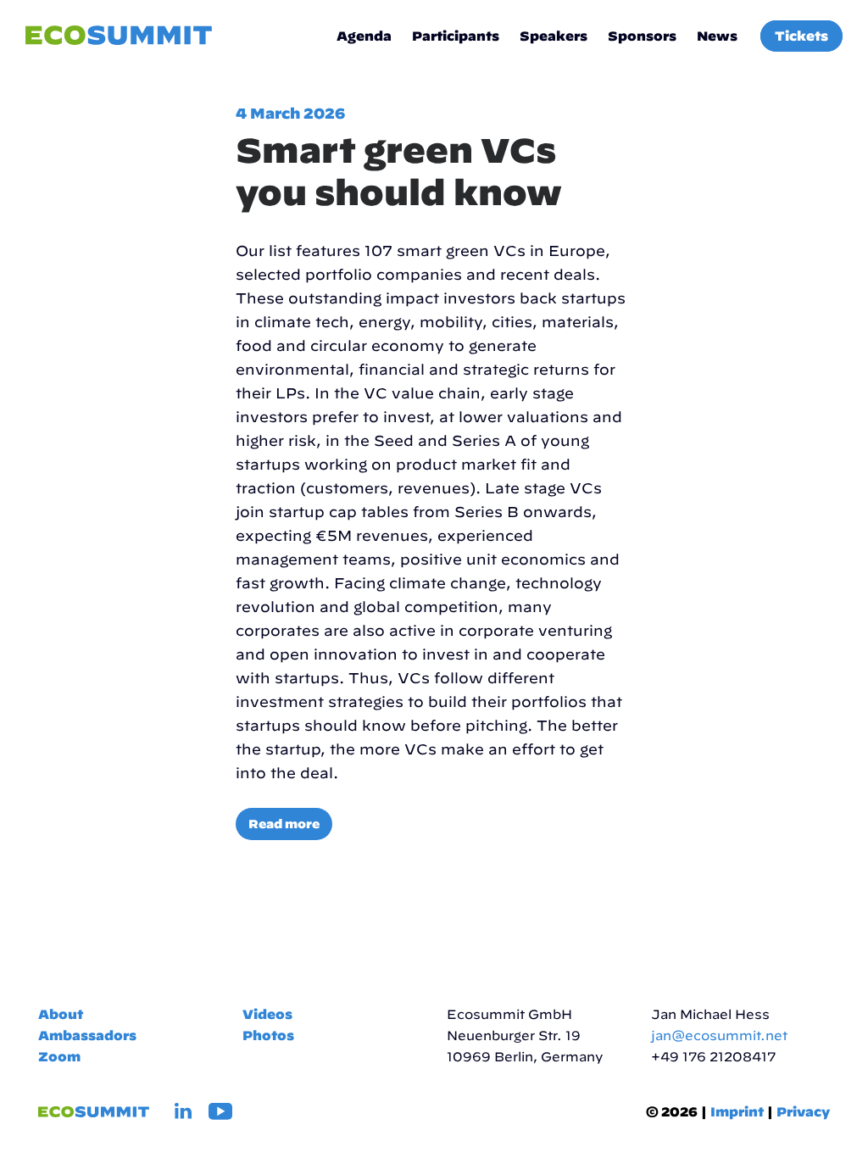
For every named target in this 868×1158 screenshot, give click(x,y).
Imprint (737, 1112)
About (60, 1014)
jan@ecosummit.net (719, 1035)
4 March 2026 (290, 113)
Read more (284, 824)
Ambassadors (87, 1035)
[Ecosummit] (118, 36)
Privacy (803, 1112)
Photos (268, 1035)
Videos (267, 1014)
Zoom (59, 1056)
